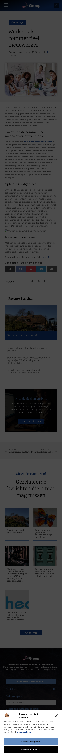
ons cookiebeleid (24, 732)
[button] (56, 715)
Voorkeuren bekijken (31, 749)
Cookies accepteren (31, 741)
